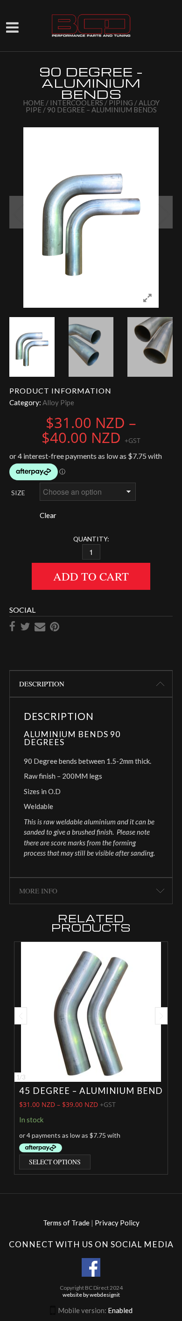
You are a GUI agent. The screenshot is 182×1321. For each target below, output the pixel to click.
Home (33, 102)
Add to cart (91, 576)
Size (18, 493)
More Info (38, 890)
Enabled (120, 1310)
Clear (48, 515)
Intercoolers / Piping (91, 102)
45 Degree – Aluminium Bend (91, 1091)
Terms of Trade (66, 1222)
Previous (18, 212)
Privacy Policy (117, 1222)
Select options (55, 1161)
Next (163, 212)
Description (41, 683)
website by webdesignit (91, 1294)
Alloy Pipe (58, 402)
